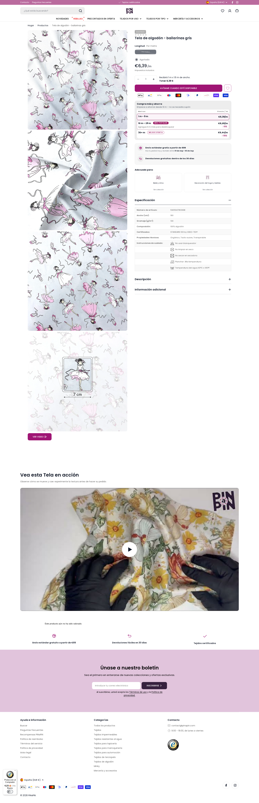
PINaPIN (32, 795)
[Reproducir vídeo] (129, 549)
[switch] (10, 791)
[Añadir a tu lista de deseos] (227, 88)
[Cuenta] (230, 11)
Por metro (149, 52)
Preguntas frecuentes (41, 2)
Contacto (24, 2)
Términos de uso (138, 692)
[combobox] (52, 10)
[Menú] (15, 771)
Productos (43, 25)
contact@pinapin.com (183, 725)
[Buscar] (80, 11)
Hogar (31, 25)
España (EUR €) (217, 2)
